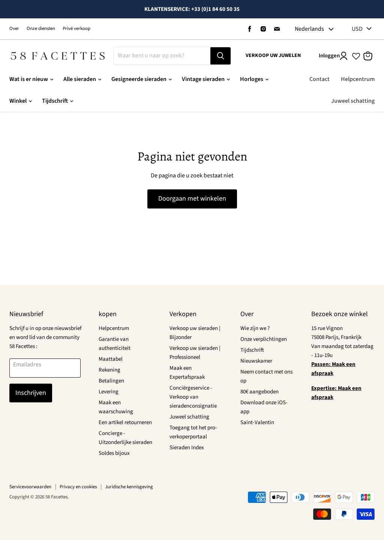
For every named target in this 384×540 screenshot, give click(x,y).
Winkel (18, 101)
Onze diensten (41, 29)
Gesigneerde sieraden (139, 79)
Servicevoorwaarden (30, 486)
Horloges (252, 79)
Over (14, 29)
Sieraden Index (187, 448)
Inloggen (329, 56)
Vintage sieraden (204, 79)
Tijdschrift (55, 101)
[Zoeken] (220, 55)
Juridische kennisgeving (129, 486)
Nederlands (309, 29)
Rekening (109, 370)
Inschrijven (30, 393)
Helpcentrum (358, 79)
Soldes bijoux (114, 453)
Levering (108, 392)
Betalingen (111, 381)
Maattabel (111, 359)
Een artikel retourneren (125, 422)
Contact (319, 79)
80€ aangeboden (259, 392)
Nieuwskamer (256, 361)
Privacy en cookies (78, 486)
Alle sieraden (80, 79)
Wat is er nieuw (29, 79)
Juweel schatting (353, 101)
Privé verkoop (76, 29)
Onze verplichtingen (263, 339)
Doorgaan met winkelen (192, 198)
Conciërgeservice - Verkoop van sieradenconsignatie (193, 397)
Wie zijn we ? (255, 328)
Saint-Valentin (257, 422)
